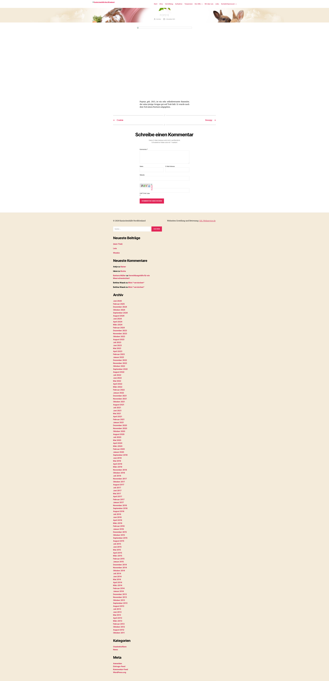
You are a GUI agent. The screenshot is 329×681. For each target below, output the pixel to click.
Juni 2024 (117, 319)
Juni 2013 (117, 612)
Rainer (123, 267)
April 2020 (117, 443)
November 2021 (120, 399)
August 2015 (118, 541)
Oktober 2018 (119, 473)
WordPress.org (119, 672)
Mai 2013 (117, 615)
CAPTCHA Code (145, 193)
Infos (161, 4)
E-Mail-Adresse (170, 166)
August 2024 (118, 316)
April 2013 (117, 618)
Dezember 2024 (120, 307)
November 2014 (120, 568)
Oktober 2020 (119, 431)
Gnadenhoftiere (120, 647)
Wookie (116, 253)
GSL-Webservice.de (207, 221)
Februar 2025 (119, 304)
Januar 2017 (118, 502)
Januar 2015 (118, 562)
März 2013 (117, 621)
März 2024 (117, 325)
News (115, 650)
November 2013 (120, 597)
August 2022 (118, 372)
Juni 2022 (117, 378)
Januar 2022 (118, 393)
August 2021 (118, 405)
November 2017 (120, 479)
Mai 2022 (117, 381)
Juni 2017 (117, 490)
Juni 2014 (117, 576)
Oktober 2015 (119, 535)
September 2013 (120, 603)
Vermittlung (169, 4)
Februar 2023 (119, 354)
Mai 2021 (117, 413)
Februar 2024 (119, 328)
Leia (115, 248)
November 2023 (120, 334)
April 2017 (117, 496)
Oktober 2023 (119, 336)
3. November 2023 (170, 19)
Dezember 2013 (120, 594)
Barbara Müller (119, 275)
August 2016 (118, 511)
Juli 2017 (117, 488)
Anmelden (117, 663)
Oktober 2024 (119, 310)
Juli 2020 (117, 437)
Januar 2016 (118, 529)
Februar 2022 (119, 390)
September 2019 (120, 455)
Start (155, 4)
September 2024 (120, 313)
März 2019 (117, 467)
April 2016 (117, 520)
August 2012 (118, 630)
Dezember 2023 (120, 331)
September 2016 (120, 508)
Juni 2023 (117, 345)
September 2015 (120, 538)
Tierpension (188, 4)
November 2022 (120, 363)
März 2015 (117, 556)
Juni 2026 (117, 301)
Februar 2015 (118, 559)
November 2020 (120, 428)
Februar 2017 (118, 499)
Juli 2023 (117, 342)
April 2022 (117, 384)
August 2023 (118, 339)
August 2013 (118, 606)
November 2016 (120, 505)
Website (142, 175)
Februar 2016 (119, 526)
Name (141, 166)
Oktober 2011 (119, 633)
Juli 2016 (117, 514)
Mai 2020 (117, 440)
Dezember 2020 (120, 425)
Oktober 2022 (119, 366)
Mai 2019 (117, 461)
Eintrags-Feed (119, 666)
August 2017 (118, 485)
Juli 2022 (117, 375)
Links (217, 4)
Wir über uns (209, 4)
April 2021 (117, 416)
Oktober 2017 (119, 482)
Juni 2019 (117, 458)
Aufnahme (178, 4)
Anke (159, 19)
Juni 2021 (117, 411)
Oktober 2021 (119, 402)
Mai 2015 (117, 550)
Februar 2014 (119, 588)
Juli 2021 (117, 408)
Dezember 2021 (120, 396)
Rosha (123, 271)
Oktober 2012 (119, 627)
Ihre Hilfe (198, 4)
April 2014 (117, 582)
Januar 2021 (118, 422)
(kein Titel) (118, 244)
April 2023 (117, 351)
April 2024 (117, 322)
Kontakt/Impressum (228, 4)
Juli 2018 (117, 476)
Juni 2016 (117, 517)
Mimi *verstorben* (136, 283)
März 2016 (117, 523)
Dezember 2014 (120, 565)
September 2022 (120, 369)
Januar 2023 (118, 357)
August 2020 (118, 434)
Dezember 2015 (120, 532)
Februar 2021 (118, 419)
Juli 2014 (117, 573)
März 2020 (117, 446)
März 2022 (117, 387)
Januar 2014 (118, 591)
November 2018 (120, 470)
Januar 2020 (118, 452)
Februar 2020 (119, 449)
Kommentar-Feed (120, 669)
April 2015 (117, 553)
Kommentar (144, 149)
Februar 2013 (118, 624)
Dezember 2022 (120, 360)
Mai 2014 (117, 579)
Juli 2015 (117, 544)
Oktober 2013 (119, 600)
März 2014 (117, 585)
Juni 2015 (117, 547)
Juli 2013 (117, 609)
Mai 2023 (117, 348)
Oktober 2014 (119, 571)
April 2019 (117, 464)
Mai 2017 (117, 494)
